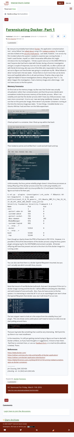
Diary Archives (12, 419)
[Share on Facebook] (58, 36)
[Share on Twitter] (64, 36)
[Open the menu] (71, 8)
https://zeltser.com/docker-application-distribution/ (26, 357)
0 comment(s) (12, 43)
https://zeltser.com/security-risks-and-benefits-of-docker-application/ (33, 355)
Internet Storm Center (20, 3)
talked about (29, 51)
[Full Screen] (52, 36)
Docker (37, 49)
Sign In (60, 3)
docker (16, 379)
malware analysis (48, 51)
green (14, 9)
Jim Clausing (12, 39)
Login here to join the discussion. (17, 411)
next (6, 19)
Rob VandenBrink (23, 14)
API (20, 427)
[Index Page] (6, 3)
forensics (22, 379)
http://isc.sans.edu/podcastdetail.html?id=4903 (23, 390)
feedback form (41, 343)
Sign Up (68, 3)
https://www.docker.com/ (17, 353)
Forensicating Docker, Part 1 (30, 29)
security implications (31, 54)
